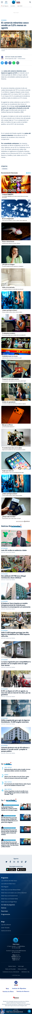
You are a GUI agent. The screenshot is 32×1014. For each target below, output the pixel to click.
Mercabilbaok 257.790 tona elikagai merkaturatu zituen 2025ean (13, 577)
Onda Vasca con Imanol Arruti (9, 896)
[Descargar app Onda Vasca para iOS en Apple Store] (21, 869)
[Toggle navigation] (2, 2)
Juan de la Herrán (6, 924)
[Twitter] (2, 62)
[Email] (17, 62)
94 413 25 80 (17, 948)
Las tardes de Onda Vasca (8, 883)
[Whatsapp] (13, 62)
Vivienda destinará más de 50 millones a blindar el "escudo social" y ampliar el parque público (15, 749)
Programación (5, 914)
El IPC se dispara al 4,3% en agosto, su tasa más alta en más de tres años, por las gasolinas (15, 693)
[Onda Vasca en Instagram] (18, 861)
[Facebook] (9, 62)
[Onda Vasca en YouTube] (14, 861)
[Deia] (7, 988)
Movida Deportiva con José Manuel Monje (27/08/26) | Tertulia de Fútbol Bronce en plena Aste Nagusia (9, 820)
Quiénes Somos (12, 966)
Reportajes (4, 911)
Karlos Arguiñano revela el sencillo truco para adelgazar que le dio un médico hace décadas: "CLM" (16, 792)
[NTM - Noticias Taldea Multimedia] (16, 983)
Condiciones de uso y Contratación (11, 972)
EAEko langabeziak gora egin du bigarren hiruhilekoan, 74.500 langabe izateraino (15, 721)
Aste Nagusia (5, 6)
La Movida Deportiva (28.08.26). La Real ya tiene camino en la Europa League (9, 808)
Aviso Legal (21, 966)
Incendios (13, 6)
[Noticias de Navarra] (23, 991)
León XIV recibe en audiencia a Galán (14, 550)
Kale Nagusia (4, 887)
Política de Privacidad (10, 969)
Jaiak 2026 (19, 6)
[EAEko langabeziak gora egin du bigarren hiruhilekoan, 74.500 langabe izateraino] (16, 708)
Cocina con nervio (6, 930)
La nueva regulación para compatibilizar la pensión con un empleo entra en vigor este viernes (16, 663)
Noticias (3, 908)
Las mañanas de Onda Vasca (9, 880)
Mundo (6, 774)
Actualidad (4, 548)
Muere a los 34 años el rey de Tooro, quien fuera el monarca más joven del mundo (16, 777)
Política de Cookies (22, 969)
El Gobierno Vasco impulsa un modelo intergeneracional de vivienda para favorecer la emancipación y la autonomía (15, 605)
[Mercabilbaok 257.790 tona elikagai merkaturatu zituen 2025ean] (16, 563)
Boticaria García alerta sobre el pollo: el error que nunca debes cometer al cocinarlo (17, 770)
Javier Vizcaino (5, 927)
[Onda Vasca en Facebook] (10, 861)
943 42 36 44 (17, 952)
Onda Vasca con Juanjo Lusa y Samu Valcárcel (13, 893)
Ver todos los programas (8, 905)
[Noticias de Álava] (8, 991)
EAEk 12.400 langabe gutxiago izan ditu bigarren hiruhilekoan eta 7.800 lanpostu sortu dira (15, 634)
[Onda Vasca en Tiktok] (25, 861)
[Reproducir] (22, 807)
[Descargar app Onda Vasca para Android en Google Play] (11, 869)
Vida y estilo (8, 767)
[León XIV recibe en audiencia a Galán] (16, 538)
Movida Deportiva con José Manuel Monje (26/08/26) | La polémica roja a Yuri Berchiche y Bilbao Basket (10, 844)
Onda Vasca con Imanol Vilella (9, 899)
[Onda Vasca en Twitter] (6, 861)
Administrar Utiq (25, 972)
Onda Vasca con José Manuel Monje (10, 890)
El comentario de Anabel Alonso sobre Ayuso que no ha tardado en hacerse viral (17, 784)
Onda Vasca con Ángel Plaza (9, 902)
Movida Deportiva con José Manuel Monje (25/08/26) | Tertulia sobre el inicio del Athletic (9, 832)
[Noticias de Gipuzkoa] (19, 988)
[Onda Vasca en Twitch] (22, 861)
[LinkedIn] (6, 62)
